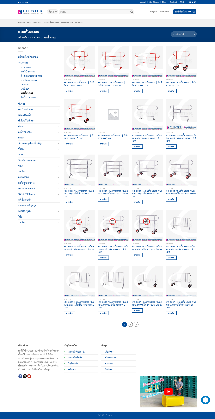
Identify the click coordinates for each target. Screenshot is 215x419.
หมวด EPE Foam (26, 194)
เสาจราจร (25, 84)
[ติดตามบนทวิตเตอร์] (192, 2)
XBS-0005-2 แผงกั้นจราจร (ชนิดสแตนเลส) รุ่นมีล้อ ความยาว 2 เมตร (147, 247)
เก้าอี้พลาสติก (24, 199)
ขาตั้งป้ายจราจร (28, 71)
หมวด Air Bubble (26, 188)
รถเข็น (21, 171)
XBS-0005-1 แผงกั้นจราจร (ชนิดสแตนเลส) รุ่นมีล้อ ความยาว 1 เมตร (79, 247)
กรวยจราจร (26, 67)
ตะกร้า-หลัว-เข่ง (25, 109)
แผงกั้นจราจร (27, 92)
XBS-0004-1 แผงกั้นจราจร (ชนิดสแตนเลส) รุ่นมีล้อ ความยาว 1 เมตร (113, 192)
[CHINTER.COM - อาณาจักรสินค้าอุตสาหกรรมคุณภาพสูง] (30, 12)
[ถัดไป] (136, 324)
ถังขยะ (21, 126)
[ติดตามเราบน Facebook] (187, 2)
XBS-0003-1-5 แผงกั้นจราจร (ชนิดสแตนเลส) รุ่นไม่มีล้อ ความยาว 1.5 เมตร (181, 138)
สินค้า (29, 22)
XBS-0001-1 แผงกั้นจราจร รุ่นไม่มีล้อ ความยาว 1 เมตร (79, 83)
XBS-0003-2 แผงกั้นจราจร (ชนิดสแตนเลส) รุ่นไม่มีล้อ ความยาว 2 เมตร (79, 194)
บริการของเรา (111, 357)
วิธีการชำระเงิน (67, 22)
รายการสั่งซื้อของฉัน (76, 351)
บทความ (109, 363)
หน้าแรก (21, 22)
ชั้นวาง (21, 103)
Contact (173, 2)
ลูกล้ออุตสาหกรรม (26, 182)
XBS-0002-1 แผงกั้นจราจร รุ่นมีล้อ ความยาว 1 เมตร (181, 83)
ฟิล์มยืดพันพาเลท (27, 160)
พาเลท (21, 154)
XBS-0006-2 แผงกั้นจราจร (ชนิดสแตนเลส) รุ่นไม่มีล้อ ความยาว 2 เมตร (113, 305)
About (143, 2)
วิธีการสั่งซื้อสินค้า (51, 22)
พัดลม (21, 148)
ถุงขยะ (21, 137)
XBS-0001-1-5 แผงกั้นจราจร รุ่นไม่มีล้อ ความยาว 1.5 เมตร (112, 83)
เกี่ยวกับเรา (37, 22)
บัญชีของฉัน (73, 363)
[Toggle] (58, 62)
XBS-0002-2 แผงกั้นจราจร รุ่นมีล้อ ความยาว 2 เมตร (113, 136)
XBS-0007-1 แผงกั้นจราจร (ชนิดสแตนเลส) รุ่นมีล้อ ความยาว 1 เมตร (147, 303)
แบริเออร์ (25, 88)
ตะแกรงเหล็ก (24, 114)
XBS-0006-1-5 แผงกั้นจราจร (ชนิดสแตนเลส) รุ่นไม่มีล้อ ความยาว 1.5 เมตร (79, 305)
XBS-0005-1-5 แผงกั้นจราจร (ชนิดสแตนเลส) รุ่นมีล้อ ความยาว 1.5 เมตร (113, 249)
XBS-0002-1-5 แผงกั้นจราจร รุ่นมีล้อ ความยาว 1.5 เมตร (78, 136)
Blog (164, 2)
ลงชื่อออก (72, 369)
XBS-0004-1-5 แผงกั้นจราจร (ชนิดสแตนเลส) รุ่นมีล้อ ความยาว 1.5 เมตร (147, 194)
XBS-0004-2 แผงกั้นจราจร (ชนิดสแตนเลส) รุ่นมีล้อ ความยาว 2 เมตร (181, 192)
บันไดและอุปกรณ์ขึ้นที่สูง (30, 143)
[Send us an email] (195, 2)
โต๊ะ (20, 216)
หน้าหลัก (22, 37)
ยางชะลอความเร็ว (29, 80)
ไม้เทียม (22, 222)
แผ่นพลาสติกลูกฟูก (27, 205)
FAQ (182, 2)
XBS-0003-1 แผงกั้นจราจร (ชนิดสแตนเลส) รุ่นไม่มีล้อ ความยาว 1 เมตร (147, 138)
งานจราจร (35, 37)
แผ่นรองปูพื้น (24, 211)
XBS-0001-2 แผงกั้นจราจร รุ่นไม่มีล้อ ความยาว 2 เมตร (147, 83)
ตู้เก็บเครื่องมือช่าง (26, 120)
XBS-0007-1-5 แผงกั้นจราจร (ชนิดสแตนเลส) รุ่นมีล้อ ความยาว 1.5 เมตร (181, 305)
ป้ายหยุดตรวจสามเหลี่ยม (32, 75)
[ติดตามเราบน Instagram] (190, 2)
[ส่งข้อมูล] (131, 11)
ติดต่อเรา (78, 22)
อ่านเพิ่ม (69, 91)
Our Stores (154, 2)
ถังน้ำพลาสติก (25, 131)
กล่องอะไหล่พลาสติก (28, 56)
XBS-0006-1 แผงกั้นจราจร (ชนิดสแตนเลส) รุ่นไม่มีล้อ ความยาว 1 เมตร (181, 249)
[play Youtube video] (168, 391)
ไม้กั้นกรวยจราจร (28, 97)
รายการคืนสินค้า (75, 357)
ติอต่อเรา (109, 369)
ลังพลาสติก (23, 177)
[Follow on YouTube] (29, 376)
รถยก (20, 165)
